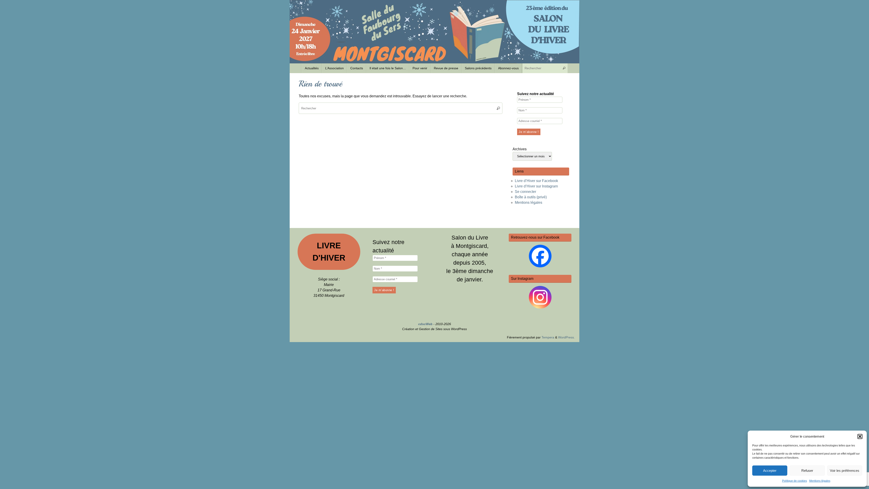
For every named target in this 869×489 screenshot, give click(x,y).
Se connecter (525, 192)
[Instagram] (540, 297)
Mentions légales (819, 480)
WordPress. (566, 337)
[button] (860, 436)
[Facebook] (540, 256)
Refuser (807, 470)
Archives (520, 149)
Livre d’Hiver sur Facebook (536, 181)
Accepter (769, 470)
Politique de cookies (794, 480)
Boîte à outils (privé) (531, 197)
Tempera (548, 337)
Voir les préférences (844, 470)
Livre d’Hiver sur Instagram (536, 186)
